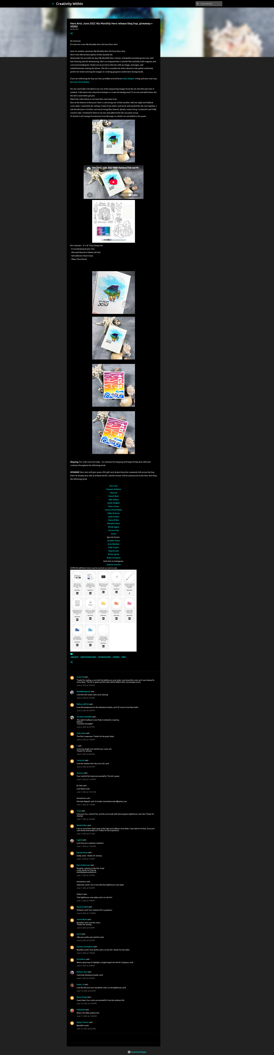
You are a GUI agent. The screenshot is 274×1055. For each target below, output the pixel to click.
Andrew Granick (113, 564)
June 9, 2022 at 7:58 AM (86, 953)
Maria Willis (113, 520)
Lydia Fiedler (113, 517)
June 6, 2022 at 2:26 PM (86, 685)
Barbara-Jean (82, 972)
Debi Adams (114, 499)
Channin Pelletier (113, 489)
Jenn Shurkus (113, 544)
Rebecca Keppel (113, 558)
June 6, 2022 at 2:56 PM (86, 698)
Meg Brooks (113, 551)
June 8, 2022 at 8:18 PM (86, 928)
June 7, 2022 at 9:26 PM (86, 888)
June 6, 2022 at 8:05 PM (86, 754)
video (124, 657)
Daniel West (113, 496)
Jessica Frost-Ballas (80, 82)
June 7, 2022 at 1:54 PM (86, 859)
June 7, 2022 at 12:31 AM (86, 792)
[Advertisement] (171, 92)
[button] (71, 33)
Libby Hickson (113, 513)
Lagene (79, 840)
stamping (116, 657)
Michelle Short (113, 523)
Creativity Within (69, 4)
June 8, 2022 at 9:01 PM (86, 940)
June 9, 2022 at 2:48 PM (86, 966)
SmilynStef (81, 1010)
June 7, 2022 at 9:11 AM (86, 834)
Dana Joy (113, 493)
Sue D (79, 934)
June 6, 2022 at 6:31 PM (86, 727)
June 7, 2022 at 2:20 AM (86, 819)
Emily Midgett (128, 79)
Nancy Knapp (82, 997)
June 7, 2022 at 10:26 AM (86, 846)
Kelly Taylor (113, 547)
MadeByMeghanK (83, 691)
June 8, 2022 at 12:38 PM (86, 913)
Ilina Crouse (113, 506)
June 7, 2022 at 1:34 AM (86, 805)
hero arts (74, 657)
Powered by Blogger (138, 1052)
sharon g (80, 773)
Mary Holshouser (83, 865)
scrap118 (80, 677)
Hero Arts (113, 486)
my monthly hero (104, 657)
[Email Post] (71, 654)
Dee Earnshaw (82, 852)
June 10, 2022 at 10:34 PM (87, 1003)
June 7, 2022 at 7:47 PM (86, 875)
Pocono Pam (113, 530)
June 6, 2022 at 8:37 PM (86, 767)
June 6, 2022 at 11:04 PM (86, 779)
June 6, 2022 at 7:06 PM (86, 740)
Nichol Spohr (113, 554)
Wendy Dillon (82, 825)
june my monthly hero (88, 657)
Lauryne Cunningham (85, 947)
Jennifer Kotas (113, 541)
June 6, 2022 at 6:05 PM (86, 710)
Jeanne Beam (82, 919)
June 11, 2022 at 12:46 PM (87, 1016)
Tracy (79, 811)
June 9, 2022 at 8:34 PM (86, 978)
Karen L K (80, 984)
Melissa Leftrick (83, 704)
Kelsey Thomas (83, 1022)
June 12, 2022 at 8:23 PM (86, 1029)
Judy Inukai (81, 733)
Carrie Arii (80, 760)
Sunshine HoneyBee (84, 717)
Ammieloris (81, 959)
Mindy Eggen (113, 527)
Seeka (113, 534)
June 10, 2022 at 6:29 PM (86, 991)
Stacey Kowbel (82, 907)
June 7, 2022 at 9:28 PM (86, 901)
